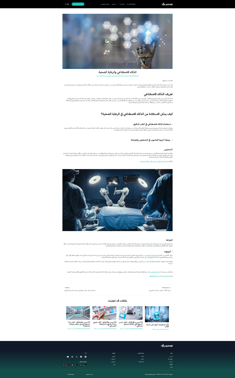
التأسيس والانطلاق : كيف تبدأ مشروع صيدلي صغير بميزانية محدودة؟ (79, 324)
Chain (142, 359)
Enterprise (141, 362)
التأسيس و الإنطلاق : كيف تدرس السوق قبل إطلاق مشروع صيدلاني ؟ (131, 324)
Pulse (142, 356)
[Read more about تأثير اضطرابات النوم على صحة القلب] (157, 314)
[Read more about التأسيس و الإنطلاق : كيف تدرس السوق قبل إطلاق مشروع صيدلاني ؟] (131, 313)
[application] (119, 4)
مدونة (171, 367)
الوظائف (171, 364)
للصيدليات (113, 359)
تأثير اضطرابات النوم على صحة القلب (157, 325)
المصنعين (113, 362)
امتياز (114, 364)
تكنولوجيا (109, 76)
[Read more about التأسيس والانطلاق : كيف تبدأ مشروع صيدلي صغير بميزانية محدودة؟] (78, 313)
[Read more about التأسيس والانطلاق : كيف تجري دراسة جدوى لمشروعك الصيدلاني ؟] (104, 313)
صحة (97, 76)
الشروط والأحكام (70, 374)
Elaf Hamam (165, 276)
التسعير (171, 356)
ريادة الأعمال (103, 76)
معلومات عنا (170, 359)
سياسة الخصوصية (89, 374)
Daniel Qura (153, 276)
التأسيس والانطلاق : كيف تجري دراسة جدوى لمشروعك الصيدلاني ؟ (104, 324)
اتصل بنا (171, 362)
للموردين (113, 356)
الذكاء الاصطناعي (116, 76)
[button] (78, 4)
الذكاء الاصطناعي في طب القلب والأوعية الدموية (153, 161)
